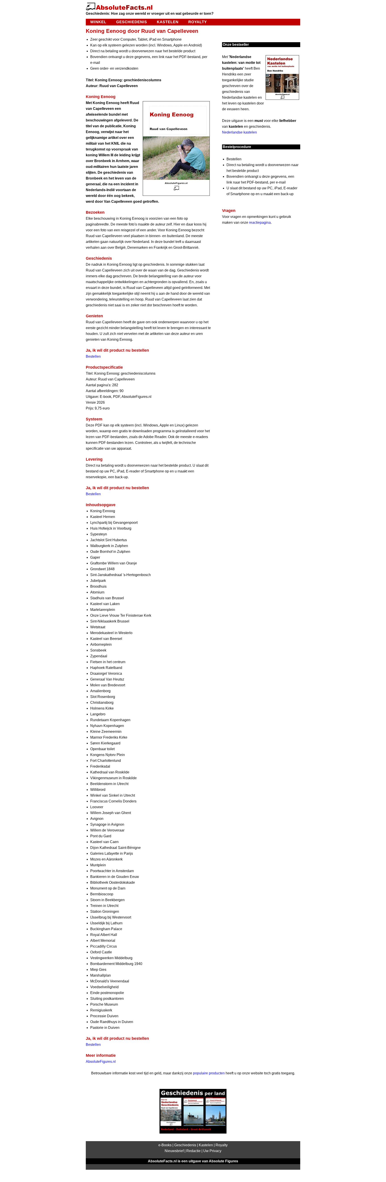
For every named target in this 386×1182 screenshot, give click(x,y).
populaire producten (209, 1073)
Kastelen (167, 22)
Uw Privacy (212, 1151)
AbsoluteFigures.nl (101, 1061)
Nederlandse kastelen (239, 132)
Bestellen (93, 356)
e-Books (165, 1145)
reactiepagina (260, 222)
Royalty (197, 22)
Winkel (98, 22)
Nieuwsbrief (174, 1151)
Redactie (193, 1151)
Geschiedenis (131, 22)
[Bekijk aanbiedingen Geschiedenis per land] (193, 1132)
